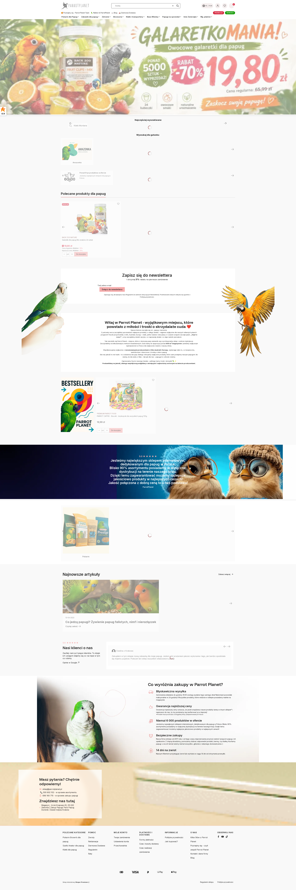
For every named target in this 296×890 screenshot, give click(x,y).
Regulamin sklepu (207, 882)
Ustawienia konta (121, 841)
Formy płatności (146, 840)
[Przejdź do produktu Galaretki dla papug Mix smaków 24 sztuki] (91, 218)
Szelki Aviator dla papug (73, 845)
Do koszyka (81, 254)
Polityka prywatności (174, 837)
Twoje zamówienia (122, 837)
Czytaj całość (71, 626)
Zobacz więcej (224, 574)
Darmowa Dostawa (96, 845)
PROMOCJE (218, 13)
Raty (90, 854)
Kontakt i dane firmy (199, 854)
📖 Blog (114, 13)
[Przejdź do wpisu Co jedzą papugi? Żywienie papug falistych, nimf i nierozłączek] (111, 596)
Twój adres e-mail (104, 285)
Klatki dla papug (70, 850)
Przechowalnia (120, 845)
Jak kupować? (171, 841)
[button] (178, 6)
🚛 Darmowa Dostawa (127, 13)
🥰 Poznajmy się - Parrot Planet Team (75, 13)
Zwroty (91, 837)
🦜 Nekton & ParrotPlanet (100, 13)
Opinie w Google (70, 662)
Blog (192, 858)
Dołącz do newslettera (112, 289)
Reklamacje (93, 841)
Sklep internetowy (75, 882)
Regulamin (92, 850)
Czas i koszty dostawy (149, 844)
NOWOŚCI (230, 13)
